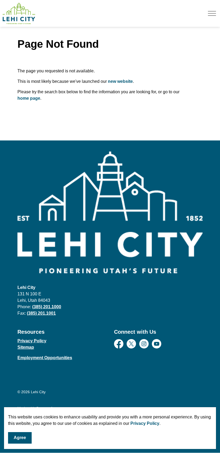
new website (120, 81)
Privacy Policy (144, 423)
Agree (20, 437)
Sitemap (25, 347)
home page (28, 98)
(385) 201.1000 (46, 307)
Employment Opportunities (44, 357)
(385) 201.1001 (41, 313)
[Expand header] (212, 13)
